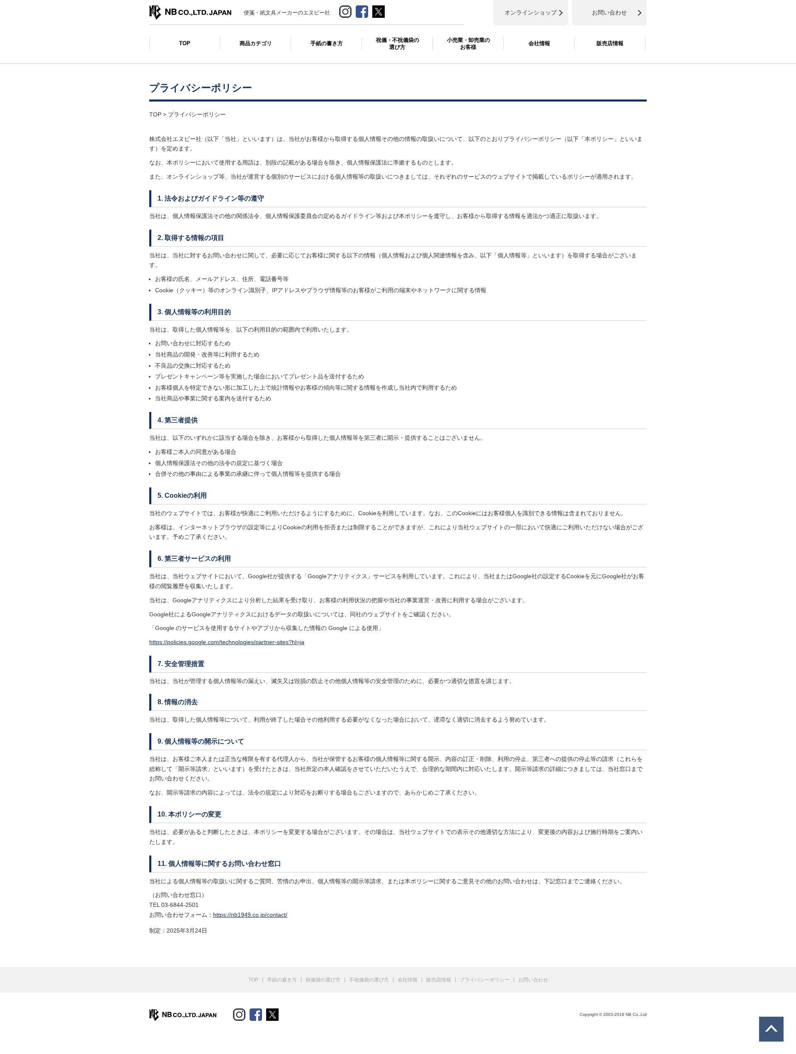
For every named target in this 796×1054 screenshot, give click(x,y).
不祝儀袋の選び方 (369, 980)
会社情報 (539, 43)
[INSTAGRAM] (345, 10)
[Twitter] (272, 1013)
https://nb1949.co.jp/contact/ (250, 914)
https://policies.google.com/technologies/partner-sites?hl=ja (226, 642)
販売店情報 (610, 43)
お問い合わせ (533, 980)
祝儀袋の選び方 (323, 980)
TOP (184, 43)
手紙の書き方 (327, 43)
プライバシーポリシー (485, 980)
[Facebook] (362, 10)
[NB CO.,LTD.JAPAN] (190, 9)
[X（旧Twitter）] (378, 10)
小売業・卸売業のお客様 (468, 43)
